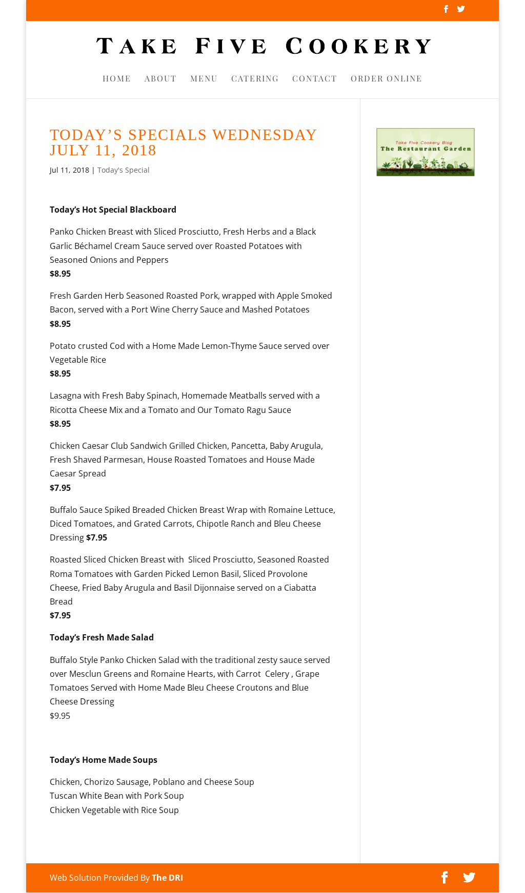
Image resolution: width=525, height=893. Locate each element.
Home (117, 79)
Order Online (386, 79)
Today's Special (123, 170)
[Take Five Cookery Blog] (425, 174)
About (161, 79)
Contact (314, 79)
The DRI (167, 877)
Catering (255, 79)
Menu (204, 79)
